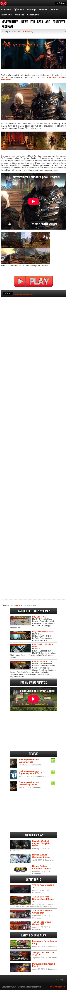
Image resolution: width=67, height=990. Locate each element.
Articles (54, 9)
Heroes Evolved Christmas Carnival (41, 867)
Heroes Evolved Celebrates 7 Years (41, 856)
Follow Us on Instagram (23, 294)
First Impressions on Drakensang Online (29, 783)
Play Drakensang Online (43, 632)
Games (20, 9)
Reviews (43, 9)
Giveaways (33, 14)
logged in (16, 605)
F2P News (6, 9)
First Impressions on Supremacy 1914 (29, 760)
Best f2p (31, 9)
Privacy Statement (57, 987)
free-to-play (52, 77)
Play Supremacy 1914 (42, 661)
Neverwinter (6, 79)
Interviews (6, 14)
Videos (20, 14)
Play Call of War (39, 617)
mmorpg (62, 77)
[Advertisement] (33, 443)
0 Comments (40, 776)
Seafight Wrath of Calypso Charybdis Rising (41, 843)
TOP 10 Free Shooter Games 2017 (42, 911)
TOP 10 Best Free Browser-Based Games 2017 (43, 899)
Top (61, 979)
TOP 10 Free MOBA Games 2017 (41, 923)
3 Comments (35, 765)
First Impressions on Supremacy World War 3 (30, 772)
